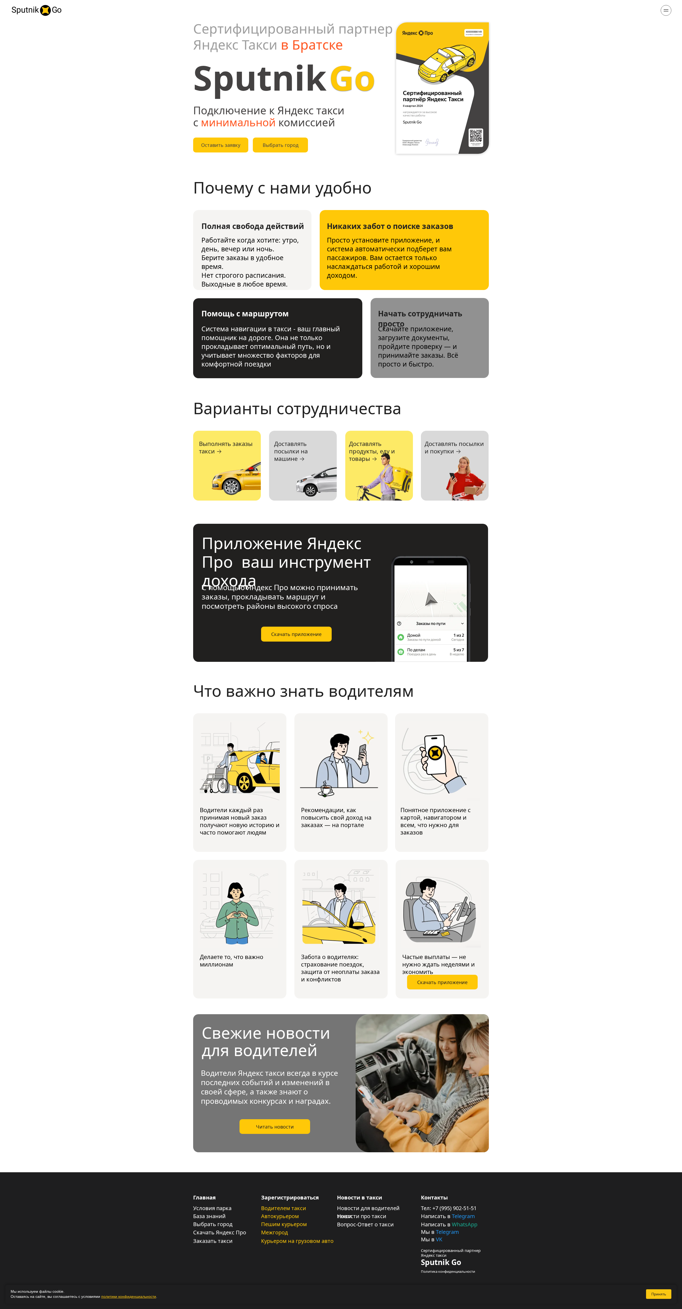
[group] (431, 606)
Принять (658, 1294)
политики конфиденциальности (128, 1296)
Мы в (428, 1231)
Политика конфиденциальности (448, 1271)
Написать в (436, 1216)
